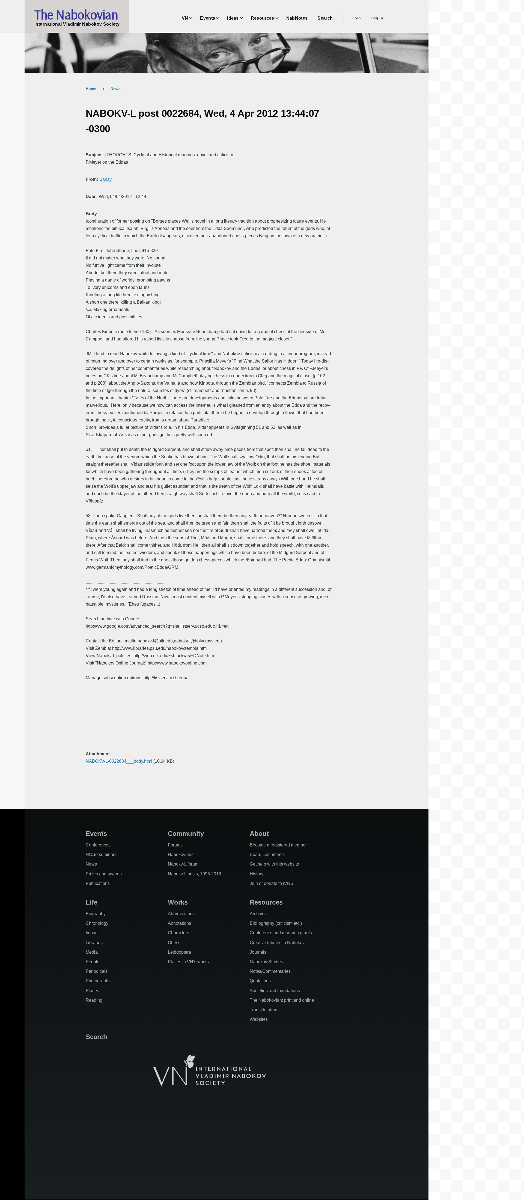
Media (92, 952)
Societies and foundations (275, 990)
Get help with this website (274, 864)
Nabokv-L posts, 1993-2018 (194, 874)
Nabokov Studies (266, 961)
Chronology (97, 923)
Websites (259, 1019)
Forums (175, 845)
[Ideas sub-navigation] (245, 18)
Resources (266, 902)
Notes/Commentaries (270, 971)
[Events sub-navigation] (221, 18)
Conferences (98, 845)
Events (96, 833)
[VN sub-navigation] (194, 18)
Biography (96, 913)
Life (91, 902)
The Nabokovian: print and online (282, 1000)
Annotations (179, 923)
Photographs (98, 980)
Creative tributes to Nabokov (277, 942)
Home (91, 88)
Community (186, 833)
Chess (174, 942)
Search (96, 1036)
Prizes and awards (104, 874)
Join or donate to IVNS (271, 883)
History (256, 874)
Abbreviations (181, 913)
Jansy (106, 179)
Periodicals (97, 971)
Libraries (94, 942)
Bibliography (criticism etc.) (276, 923)
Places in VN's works (188, 961)
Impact (92, 932)
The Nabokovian (76, 14)
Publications (98, 883)
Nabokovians (180, 854)
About (259, 833)
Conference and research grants (281, 932)
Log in (377, 18)
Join (356, 18)
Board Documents (267, 854)
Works (178, 902)
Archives (258, 913)
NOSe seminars (101, 854)
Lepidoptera (179, 952)
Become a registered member (278, 845)
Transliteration (263, 1009)
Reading (94, 1000)
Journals (258, 952)
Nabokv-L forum (183, 864)
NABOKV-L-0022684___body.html (119, 761)
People (93, 961)
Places (92, 990)
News (116, 88)
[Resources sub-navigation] (280, 18)
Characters (178, 932)
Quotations (260, 980)
